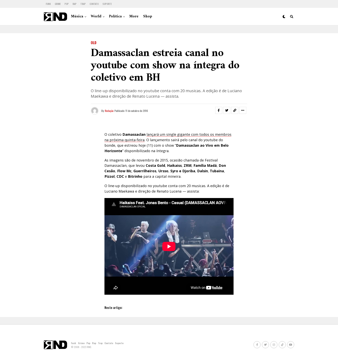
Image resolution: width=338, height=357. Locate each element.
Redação (109, 111)
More (133, 16)
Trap (83, 3)
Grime (58, 3)
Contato (94, 3)
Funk (48, 3)
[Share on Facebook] (218, 110)
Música (77, 16)
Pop (67, 3)
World (96, 16)
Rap (74, 3)
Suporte (107, 3)
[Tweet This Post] (226, 110)
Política (115, 16)
